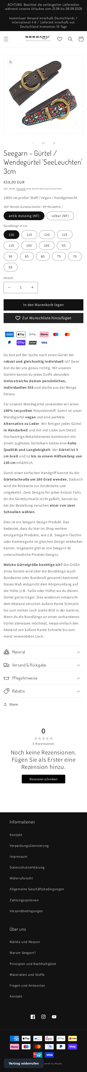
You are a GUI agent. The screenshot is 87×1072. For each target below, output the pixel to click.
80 (43, 256)
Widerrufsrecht (21, 878)
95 (64, 245)
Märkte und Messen (25, 942)
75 (59, 256)
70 (75, 256)
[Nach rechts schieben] (54, 143)
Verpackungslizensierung (29, 845)
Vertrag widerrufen (24, 1063)
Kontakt (16, 835)
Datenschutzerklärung (27, 867)
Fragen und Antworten (27, 985)
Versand (21, 188)
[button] (6, 39)
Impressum (18, 856)
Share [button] (13, 704)
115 (64, 234)
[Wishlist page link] (59, 39)
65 (11, 267)
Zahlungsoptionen (24, 900)
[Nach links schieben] (33, 143)
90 (11, 256)
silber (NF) (60, 216)
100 (47, 245)
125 (29, 234)
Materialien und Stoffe (27, 974)
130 (11, 234)
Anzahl (8, 278)
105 (29, 245)
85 (27, 256)
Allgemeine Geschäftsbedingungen (37, 889)
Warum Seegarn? (23, 952)
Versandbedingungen (26, 911)
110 (11, 245)
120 (47, 234)
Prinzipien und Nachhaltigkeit (33, 964)
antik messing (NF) (24, 216)
